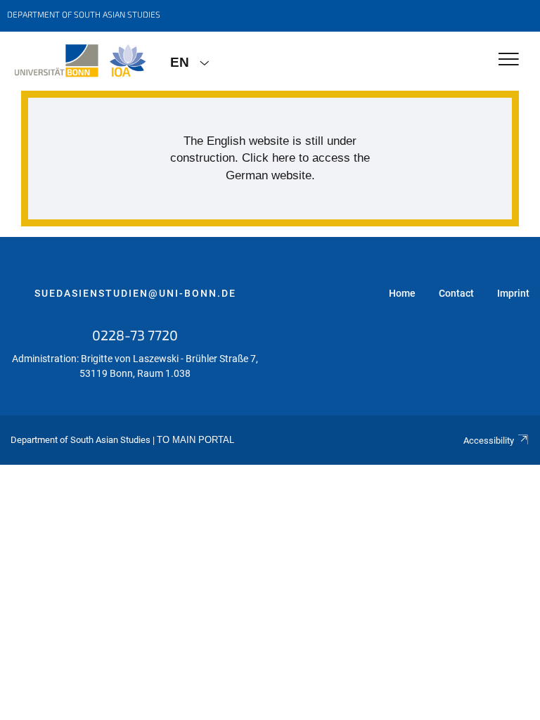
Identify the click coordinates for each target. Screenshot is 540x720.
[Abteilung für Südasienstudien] (80, 61)
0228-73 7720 (135, 334)
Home (402, 293)
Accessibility (488, 440)
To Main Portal (195, 440)
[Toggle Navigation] (509, 60)
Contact (456, 293)
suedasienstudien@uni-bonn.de (135, 293)
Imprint (513, 293)
